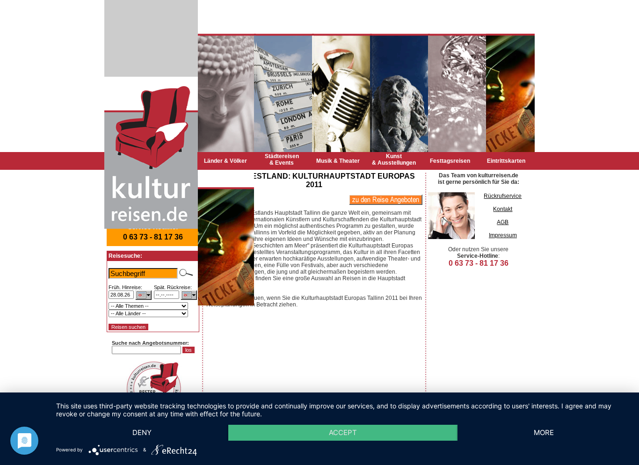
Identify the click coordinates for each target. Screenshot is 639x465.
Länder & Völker (225, 161)
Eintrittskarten (506, 161)
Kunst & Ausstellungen (394, 159)
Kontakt (502, 209)
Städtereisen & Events (282, 159)
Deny (142, 432)
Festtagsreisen (450, 161)
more (544, 432)
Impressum (503, 235)
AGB (502, 222)
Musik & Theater (338, 161)
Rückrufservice (503, 196)
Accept (343, 432)
